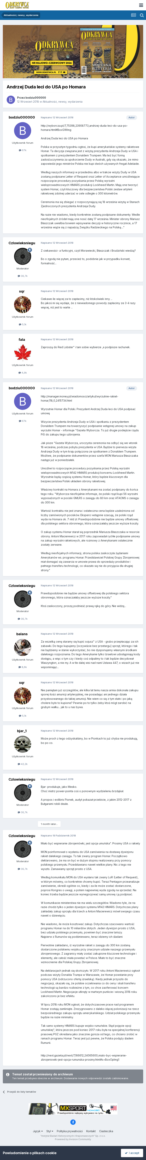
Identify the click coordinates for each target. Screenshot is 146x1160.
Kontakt (91, 1131)
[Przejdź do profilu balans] (22, 647)
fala (22, 340)
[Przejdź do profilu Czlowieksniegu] (22, 256)
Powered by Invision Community (73, 1139)
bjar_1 (22, 731)
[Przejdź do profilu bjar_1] (22, 744)
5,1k (23, 324)
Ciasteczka (106, 1131)
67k (23, 150)
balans (22, 634)
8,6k (24, 667)
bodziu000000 (35, 97)
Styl (49, 1131)
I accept (133, 1153)
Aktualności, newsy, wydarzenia (63, 101)
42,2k (24, 763)
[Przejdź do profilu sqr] (22, 304)
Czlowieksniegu (22, 243)
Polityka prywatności (70, 1131)
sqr (22, 291)
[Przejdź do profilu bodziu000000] (11, 100)
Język (37, 1131)
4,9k (24, 372)
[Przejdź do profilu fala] (22, 352)
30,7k (24, 275)
